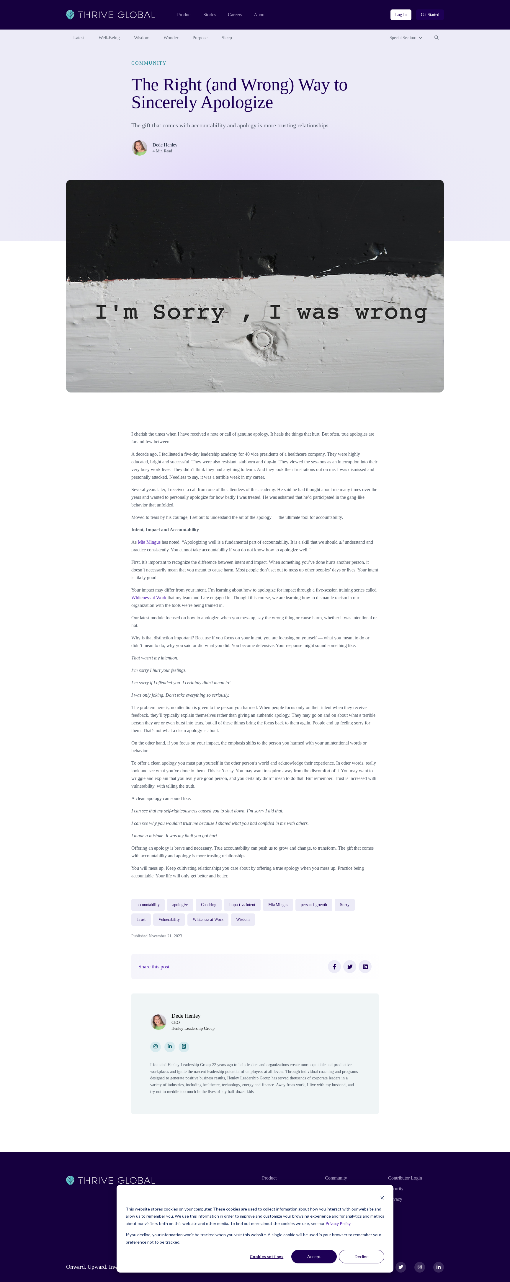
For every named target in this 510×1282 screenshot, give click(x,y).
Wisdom (141, 37)
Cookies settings (266, 1256)
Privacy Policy (338, 1223)
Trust (141, 919)
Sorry (344, 905)
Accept (314, 1256)
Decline (362, 1256)
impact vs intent (242, 905)
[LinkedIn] (365, 966)
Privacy (395, 1199)
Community (148, 63)
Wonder (171, 37)
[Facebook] (334, 966)
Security (395, 1188)
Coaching (208, 905)
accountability (148, 905)
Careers (235, 14)
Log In (400, 14)
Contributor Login (405, 1177)
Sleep (227, 37)
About (260, 14)
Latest (78, 37)
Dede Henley (165, 144)
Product (184, 14)
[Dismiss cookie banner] (382, 1197)
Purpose (199, 37)
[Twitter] (349, 966)
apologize (180, 905)
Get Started (430, 14)
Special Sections (403, 37)
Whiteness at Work (148, 597)
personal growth (314, 905)
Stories (209, 14)
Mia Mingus (149, 542)
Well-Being (109, 37)
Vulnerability (169, 919)
